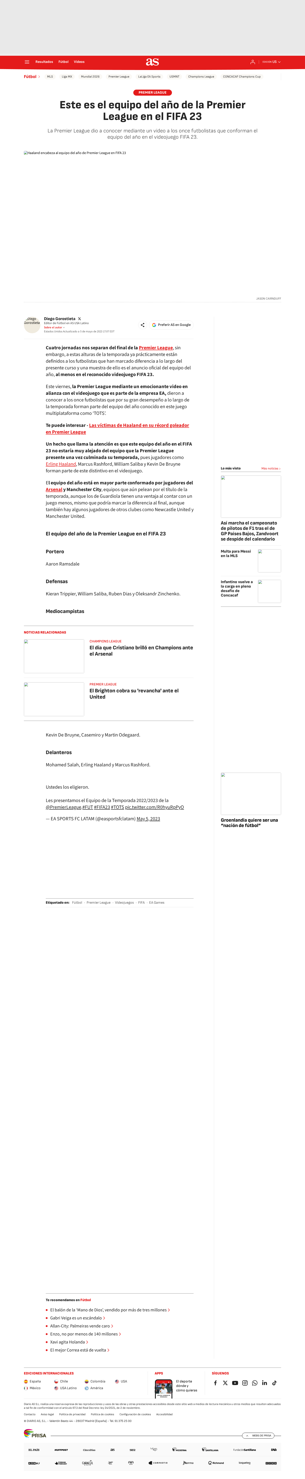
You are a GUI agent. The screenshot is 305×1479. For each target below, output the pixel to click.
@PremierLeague (63, 807)
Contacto (30, 1414)
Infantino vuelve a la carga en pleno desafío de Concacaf (237, 589)
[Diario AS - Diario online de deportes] (152, 62)
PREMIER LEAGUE (153, 93)
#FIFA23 (102, 807)
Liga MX (67, 76)
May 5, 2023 (148, 818)
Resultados (44, 62)
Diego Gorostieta (59, 318)
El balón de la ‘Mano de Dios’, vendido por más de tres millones (108, 1310)
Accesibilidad (164, 1414)
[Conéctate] (252, 62)
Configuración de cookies (135, 1414)
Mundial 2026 (90, 76)
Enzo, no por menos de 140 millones (84, 1334)
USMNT (174, 76)
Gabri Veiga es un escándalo (76, 1318)
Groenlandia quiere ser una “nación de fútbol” (249, 823)
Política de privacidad (72, 1414)
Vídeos (79, 62)
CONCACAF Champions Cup (242, 76)
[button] (142, 325)
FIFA (141, 903)
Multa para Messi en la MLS (236, 553)
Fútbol (63, 62)
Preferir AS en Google (174, 325)
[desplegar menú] (27, 62)
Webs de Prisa (261, 1435)
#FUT (87, 807)
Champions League (201, 76)
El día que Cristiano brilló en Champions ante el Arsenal (141, 650)
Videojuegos (124, 903)
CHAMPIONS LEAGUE (106, 641)
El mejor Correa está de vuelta (78, 1350)
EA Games (156, 903)
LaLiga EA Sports (149, 76)
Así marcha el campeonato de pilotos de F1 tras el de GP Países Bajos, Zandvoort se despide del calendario (249, 531)
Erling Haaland (61, 464)
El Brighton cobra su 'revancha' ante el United (134, 693)
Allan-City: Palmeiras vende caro (80, 1326)
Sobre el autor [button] (53, 327)
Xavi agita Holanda (67, 1342)
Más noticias (269, 468)
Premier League (119, 76)
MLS (50, 76)
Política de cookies (102, 1414)
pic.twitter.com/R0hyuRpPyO (154, 807)
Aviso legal (47, 1414)
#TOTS (117, 807)
